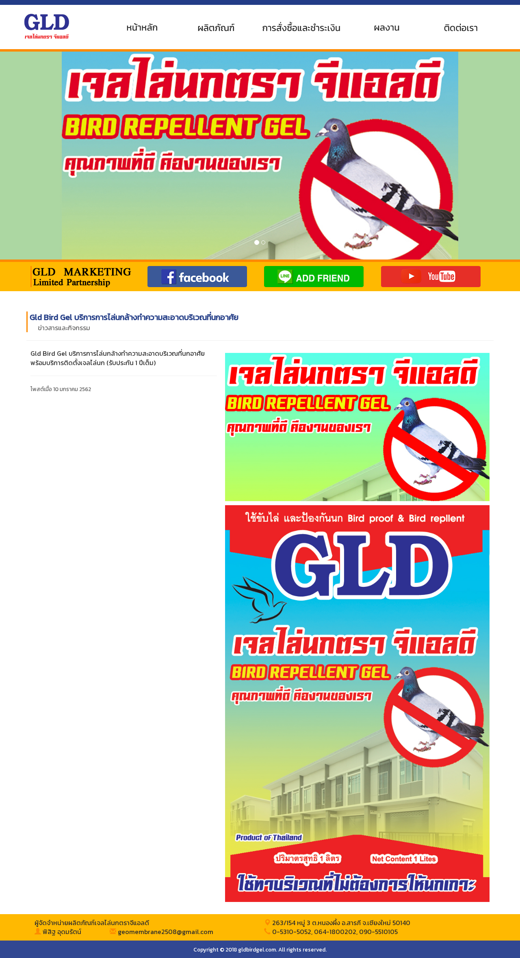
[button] (39, 156)
